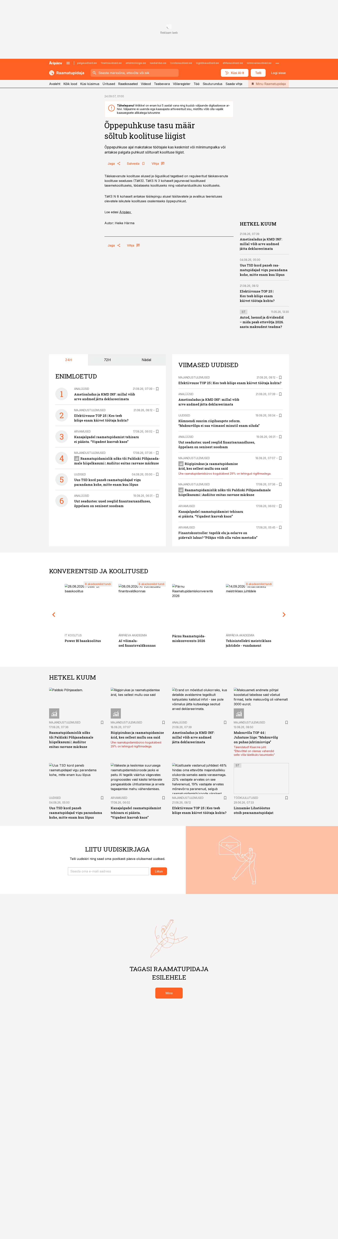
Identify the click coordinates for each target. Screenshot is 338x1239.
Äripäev (125, 212)
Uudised (80, 474)
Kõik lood (70, 84)
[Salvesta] (157, 389)
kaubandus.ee (158, 62)
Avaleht (54, 84)
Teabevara (162, 84)
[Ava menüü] (68, 63)
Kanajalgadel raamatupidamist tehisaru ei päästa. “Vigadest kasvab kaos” (136, 812)
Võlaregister (182, 84)
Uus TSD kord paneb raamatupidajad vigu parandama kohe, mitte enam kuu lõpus (264, 270)
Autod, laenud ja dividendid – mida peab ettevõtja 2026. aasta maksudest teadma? (262, 322)
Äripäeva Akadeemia (133, 635)
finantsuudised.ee (111, 62)
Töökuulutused (246, 797)
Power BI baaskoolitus (83, 641)
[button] (108, 871)
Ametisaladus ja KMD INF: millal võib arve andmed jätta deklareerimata (261, 244)
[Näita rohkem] (277, 63)
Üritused (108, 84)
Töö (197, 84)
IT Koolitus (73, 635)
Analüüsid (81, 388)
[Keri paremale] (284, 614)
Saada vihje (234, 84)
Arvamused (82, 431)
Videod (146, 84)
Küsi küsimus (89, 84)
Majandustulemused (90, 410)
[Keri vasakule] (53, 614)
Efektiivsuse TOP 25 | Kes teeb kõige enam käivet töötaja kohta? (257, 296)
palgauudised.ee (87, 62)
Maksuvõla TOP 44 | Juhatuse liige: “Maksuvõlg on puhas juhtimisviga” (256, 737)
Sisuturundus (212, 84)
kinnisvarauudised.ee (259, 62)
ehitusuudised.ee (233, 62)
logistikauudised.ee (207, 62)
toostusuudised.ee (181, 62)
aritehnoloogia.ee (136, 62)
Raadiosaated (128, 84)
